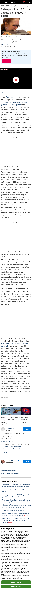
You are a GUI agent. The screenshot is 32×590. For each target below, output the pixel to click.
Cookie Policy (19, 578)
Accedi (29, 2)
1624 (14, 535)
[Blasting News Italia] (10, 2)
